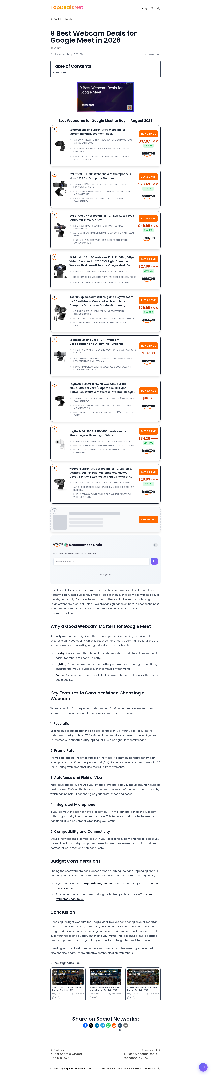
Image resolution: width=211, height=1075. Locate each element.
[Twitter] (159, 1068)
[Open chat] (203, 1067)
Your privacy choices (129, 1068)
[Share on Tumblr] (120, 1025)
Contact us (150, 1068)
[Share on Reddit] (114, 1025)
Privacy (111, 1068)
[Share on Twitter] (91, 1025)
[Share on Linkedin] (97, 1025)
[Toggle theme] (155, 545)
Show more (63, 72)
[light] (159, 8)
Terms (101, 1068)
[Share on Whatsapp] (108, 1025)
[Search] (152, 8)
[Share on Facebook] (85, 1025)
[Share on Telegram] (102, 1025)
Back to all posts (63, 19)
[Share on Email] (125, 1025)
